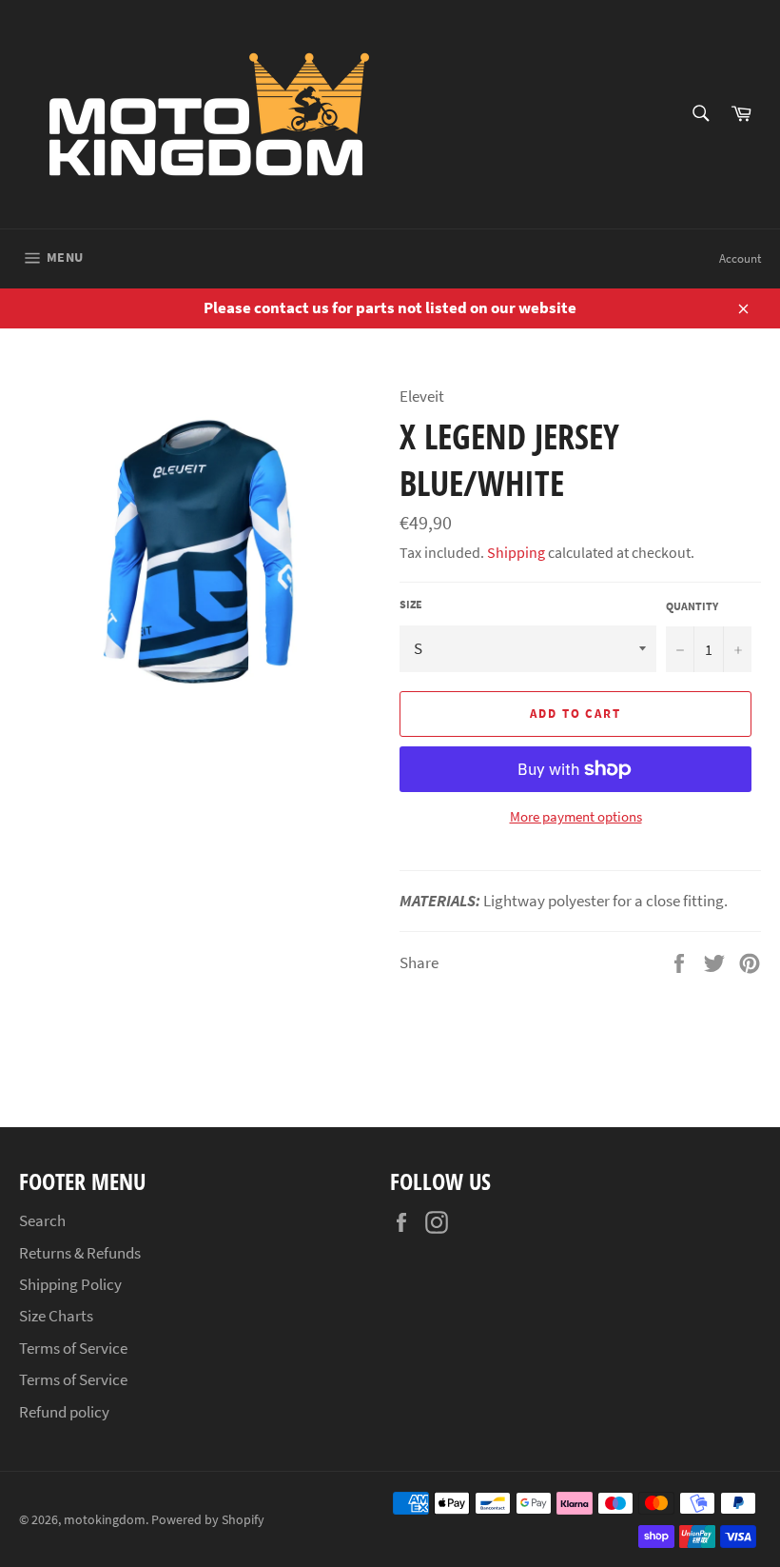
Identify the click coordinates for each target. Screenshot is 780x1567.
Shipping (516, 552)
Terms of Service (73, 1348)
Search (42, 1220)
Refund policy (64, 1411)
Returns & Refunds (80, 1252)
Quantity (692, 606)
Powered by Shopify (207, 1520)
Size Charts (56, 1315)
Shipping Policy (70, 1284)
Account (740, 258)
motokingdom (105, 1520)
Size (411, 604)
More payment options (576, 816)
